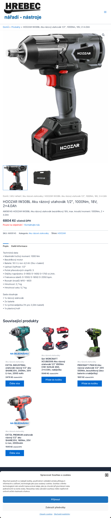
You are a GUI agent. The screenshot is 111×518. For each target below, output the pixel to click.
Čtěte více (15, 383)
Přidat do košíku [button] (54, 379)
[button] (106, 475)
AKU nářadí (15, 196)
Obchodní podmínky (62, 514)
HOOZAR (62, 233)
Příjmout (55, 499)
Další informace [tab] (19, 246)
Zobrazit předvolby (55, 507)
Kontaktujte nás (32, 225)
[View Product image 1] (15, 177)
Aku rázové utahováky (33, 196)
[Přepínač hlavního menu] (105, 12)
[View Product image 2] (42, 177)
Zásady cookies (46, 514)
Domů (5, 196)
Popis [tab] (6, 246)
